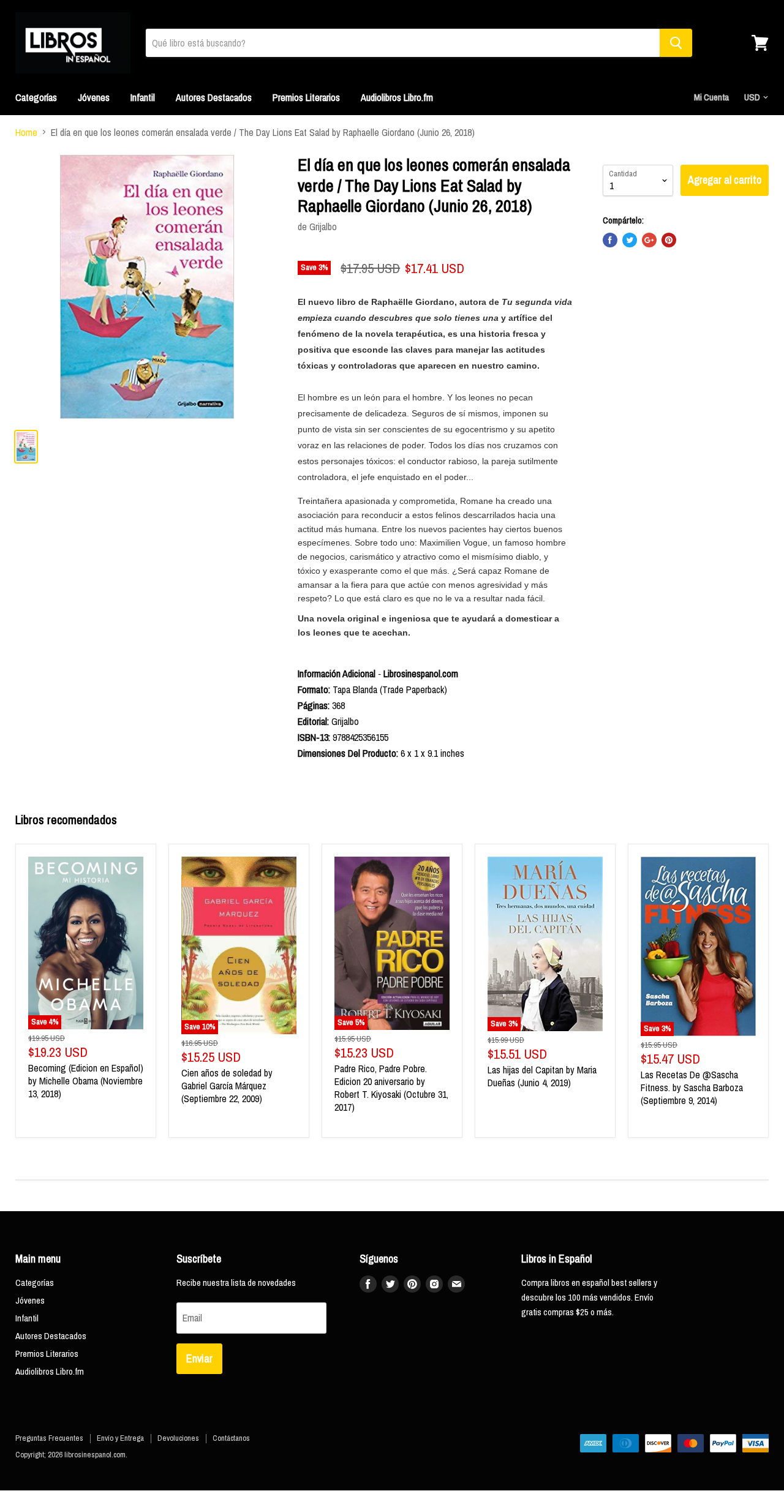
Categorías (36, 97)
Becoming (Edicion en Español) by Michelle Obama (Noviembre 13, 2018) (85, 1080)
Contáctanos (231, 1438)
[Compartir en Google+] (649, 240)
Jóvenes (94, 97)
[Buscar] (676, 43)
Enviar (199, 1358)
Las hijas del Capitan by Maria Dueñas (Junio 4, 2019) (542, 1076)
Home (26, 132)
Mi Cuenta (711, 97)
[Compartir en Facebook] (610, 240)
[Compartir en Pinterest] (669, 240)
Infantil (142, 97)
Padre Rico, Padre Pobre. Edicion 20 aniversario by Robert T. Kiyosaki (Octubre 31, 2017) (391, 1088)
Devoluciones (178, 1438)
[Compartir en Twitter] (629, 240)
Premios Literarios (306, 97)
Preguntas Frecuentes (49, 1438)
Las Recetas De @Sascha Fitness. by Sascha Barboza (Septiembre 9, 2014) (692, 1087)
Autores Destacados (214, 97)
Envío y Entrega (120, 1438)
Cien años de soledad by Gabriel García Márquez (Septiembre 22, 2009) (227, 1085)
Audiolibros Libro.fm (397, 97)
